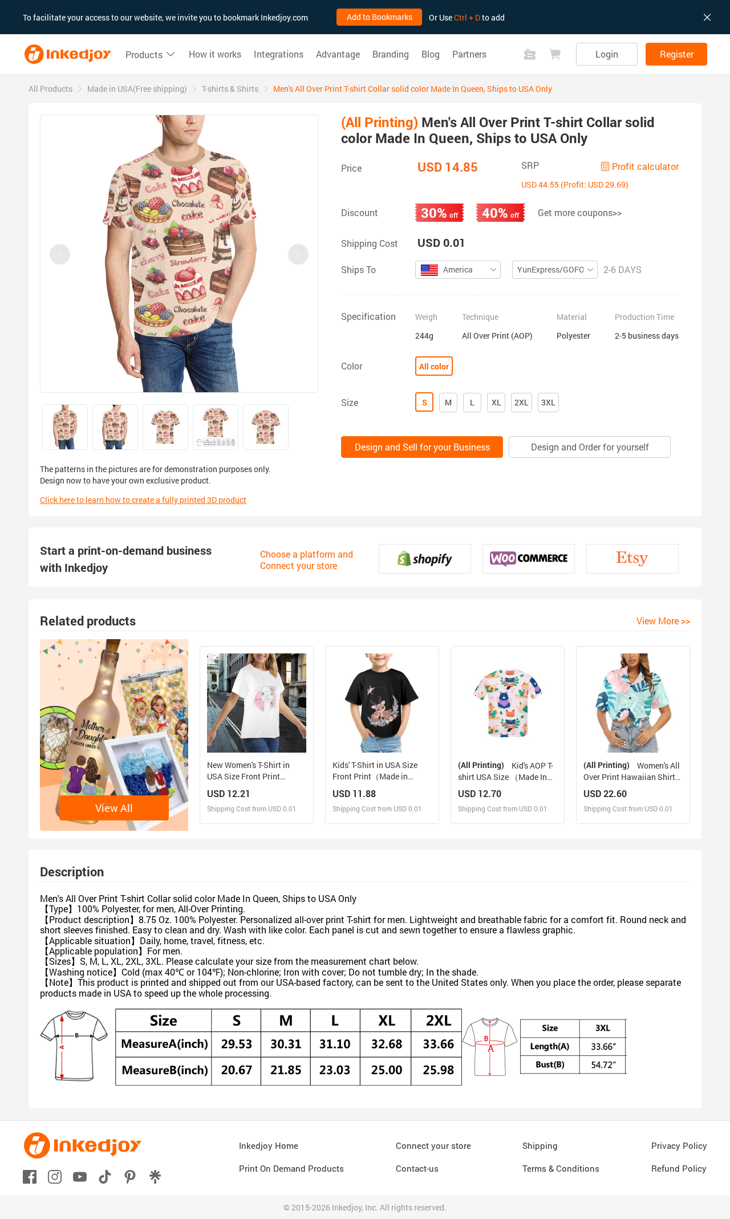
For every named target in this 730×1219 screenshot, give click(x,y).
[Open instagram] (55, 1176)
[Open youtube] (80, 1176)
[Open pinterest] (130, 1176)
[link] (50, 88)
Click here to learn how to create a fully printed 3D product (143, 499)
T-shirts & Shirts (230, 88)
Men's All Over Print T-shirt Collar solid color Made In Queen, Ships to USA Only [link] (412, 88)
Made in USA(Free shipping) (137, 88)
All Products (50, 88)
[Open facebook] (29, 1176)
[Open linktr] (155, 1176)
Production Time (644, 317)
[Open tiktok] (105, 1176)
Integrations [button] (278, 54)
